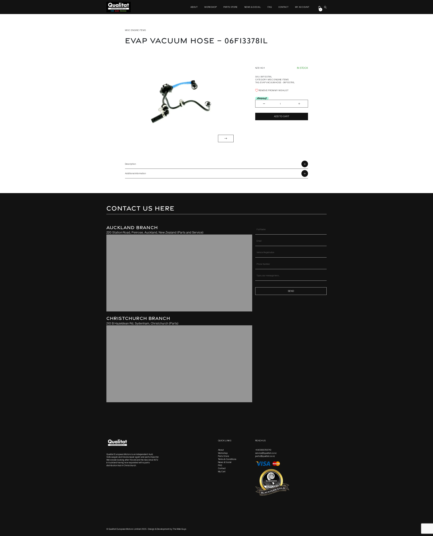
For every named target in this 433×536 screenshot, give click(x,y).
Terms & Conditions (227, 459)
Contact (283, 7)
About (194, 7)
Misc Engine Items (135, 30)
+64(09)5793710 (263, 449)
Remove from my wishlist (273, 90)
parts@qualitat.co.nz (265, 456)
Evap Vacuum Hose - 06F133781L (277, 82)
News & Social (252, 7)
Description (130, 163)
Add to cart (281, 116)
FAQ (270, 7)
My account (302, 7)
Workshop (210, 7)
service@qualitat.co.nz (266, 453)
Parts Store (230, 7)
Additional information (135, 173)
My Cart (222, 471)
